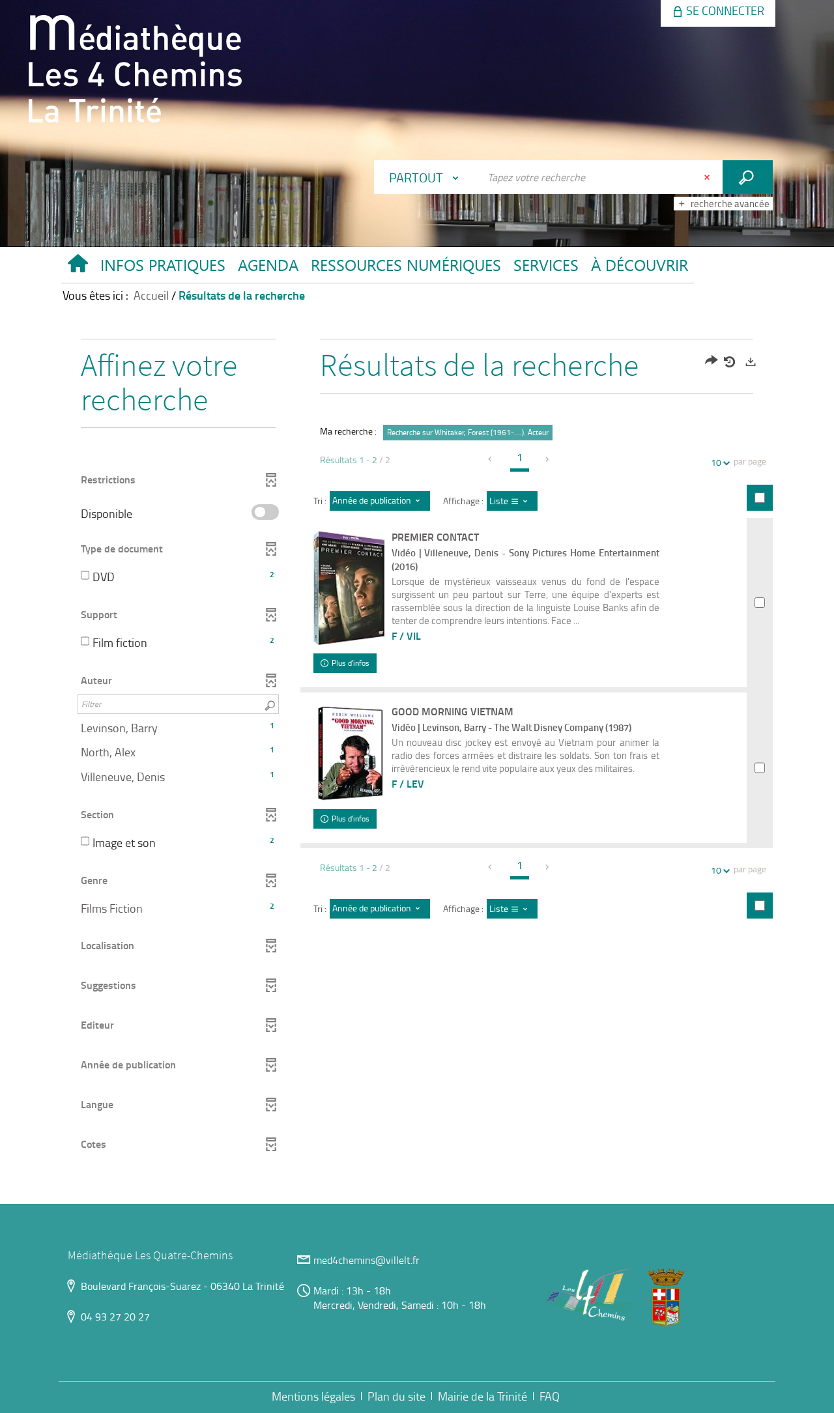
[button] (162, 268)
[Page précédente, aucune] (491, 460)
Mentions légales (313, 1396)
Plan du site (396, 1396)
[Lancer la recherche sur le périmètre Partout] (748, 177)
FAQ (549, 1396)
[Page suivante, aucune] (548, 460)
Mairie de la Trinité (482, 1396)
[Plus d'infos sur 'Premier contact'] (349, 588)
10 (716, 462)
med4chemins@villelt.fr (366, 1260)
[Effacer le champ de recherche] (708, 177)
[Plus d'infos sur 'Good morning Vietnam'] (349, 753)
